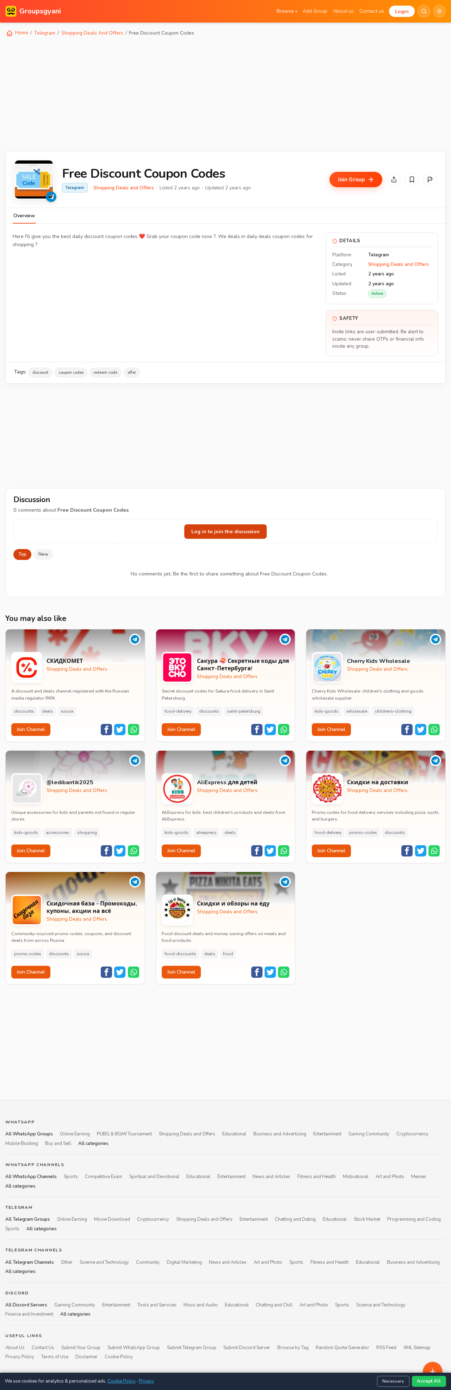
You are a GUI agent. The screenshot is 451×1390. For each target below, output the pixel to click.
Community (148, 1262)
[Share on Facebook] (106, 729)
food (228, 954)
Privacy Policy (19, 1357)
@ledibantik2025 (70, 782)
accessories (57, 832)
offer (132, 372)
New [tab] (43, 554)
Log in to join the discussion (225, 531)
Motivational (356, 1177)
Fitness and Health (316, 1177)
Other (67, 1262)
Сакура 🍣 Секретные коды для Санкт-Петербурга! (243, 665)
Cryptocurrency (412, 1134)
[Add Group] (433, 1372)
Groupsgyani (40, 11)
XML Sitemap (417, 1348)
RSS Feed (386, 1348)
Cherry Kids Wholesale (378, 661)
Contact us (371, 10)
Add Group (315, 10)
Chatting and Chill (274, 1305)
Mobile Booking (21, 1143)
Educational (234, 1134)
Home (21, 32)
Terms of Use (54, 1357)
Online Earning (75, 1134)
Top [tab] (22, 554)
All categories (93, 1143)
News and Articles (271, 1177)
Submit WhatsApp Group (133, 1348)
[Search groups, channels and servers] (424, 11)
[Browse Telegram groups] (51, 196)
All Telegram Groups (27, 1220)
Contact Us (43, 1348)
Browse (287, 10)
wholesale (356, 711)
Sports (71, 1177)
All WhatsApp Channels (31, 1177)
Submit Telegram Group (191, 1348)
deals (47, 711)
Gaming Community (368, 1134)
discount (40, 372)
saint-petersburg (243, 711)
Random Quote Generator (342, 1348)
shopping (87, 832)
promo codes (27, 954)
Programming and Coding (414, 1220)
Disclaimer (86, 1357)
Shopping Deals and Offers (123, 187)
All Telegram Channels (29, 1262)
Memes (418, 1177)
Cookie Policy (119, 1357)
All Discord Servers (26, 1305)
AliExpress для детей (227, 782)
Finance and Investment (29, 1314)
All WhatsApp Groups (29, 1134)
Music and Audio (201, 1305)
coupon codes (71, 372)
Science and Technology (104, 1262)
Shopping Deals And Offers (92, 33)
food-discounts (180, 954)
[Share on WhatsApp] (133, 729)
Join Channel (31, 729)
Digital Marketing (184, 1262)
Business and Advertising (279, 1134)
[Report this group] (430, 179)
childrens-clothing (393, 711)
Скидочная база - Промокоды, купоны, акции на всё (92, 907)
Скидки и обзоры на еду (233, 904)
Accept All (429, 1381)
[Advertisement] (216, 93)
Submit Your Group (80, 1348)
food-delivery (178, 711)
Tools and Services (157, 1305)
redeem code (105, 372)
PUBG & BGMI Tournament (124, 1134)
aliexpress (206, 832)
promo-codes (363, 832)
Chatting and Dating (295, 1220)
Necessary (393, 1381)
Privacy (146, 1381)
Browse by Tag (293, 1348)
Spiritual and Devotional (154, 1177)
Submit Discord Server (246, 1348)
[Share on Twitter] (119, 729)
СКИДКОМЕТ (65, 661)
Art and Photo (390, 1177)
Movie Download (112, 1220)
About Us (15, 1348)
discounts (24, 711)
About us (343, 10)
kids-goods (327, 711)
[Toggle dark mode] (439, 11)
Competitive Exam (103, 1177)
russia (67, 711)
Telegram (44, 33)
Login (402, 11)
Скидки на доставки (377, 782)
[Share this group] (394, 179)
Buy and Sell (58, 1143)
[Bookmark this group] (412, 179)
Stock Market (367, 1220)
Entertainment (327, 1134)
